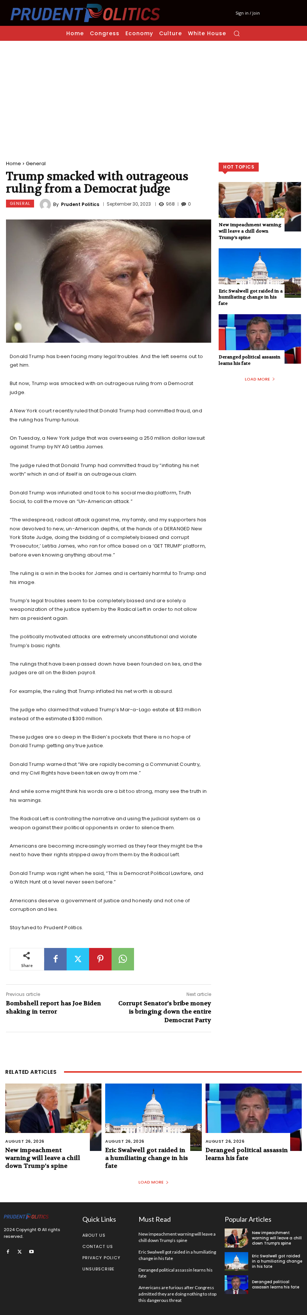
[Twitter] (78, 959)
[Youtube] (31, 1251)
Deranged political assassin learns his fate (249, 360)
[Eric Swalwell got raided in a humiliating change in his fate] (260, 273)
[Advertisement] (153, 97)
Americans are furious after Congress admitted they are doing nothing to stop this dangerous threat (177, 1294)
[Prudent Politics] (46, 204)
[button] (236, 33)
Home (13, 163)
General (36, 163)
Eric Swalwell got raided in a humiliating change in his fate (251, 297)
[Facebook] (55, 959)
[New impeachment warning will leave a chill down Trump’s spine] (260, 206)
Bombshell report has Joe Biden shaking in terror (53, 1007)
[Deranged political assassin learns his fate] (260, 339)
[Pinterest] (100, 959)
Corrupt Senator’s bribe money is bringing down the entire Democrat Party (164, 1011)
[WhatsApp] (123, 959)
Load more (257, 379)
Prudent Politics (80, 204)
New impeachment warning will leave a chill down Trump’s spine (250, 231)
